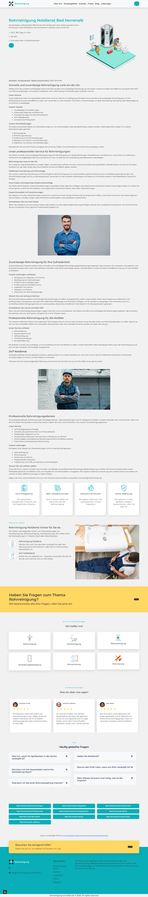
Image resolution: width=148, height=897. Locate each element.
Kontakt (82, 4)
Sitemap (57, 882)
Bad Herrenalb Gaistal (74, 817)
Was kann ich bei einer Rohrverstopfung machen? (37, 783)
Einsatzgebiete (70, 4)
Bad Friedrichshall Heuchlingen (30, 806)
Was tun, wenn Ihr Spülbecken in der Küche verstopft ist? (34, 757)
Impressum (58, 875)
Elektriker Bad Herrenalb (98, 836)
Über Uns (58, 4)
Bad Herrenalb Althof (118, 811)
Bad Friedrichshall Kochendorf (118, 806)
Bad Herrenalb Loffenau (30, 822)
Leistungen (106, 4)
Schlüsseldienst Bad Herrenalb (75, 836)
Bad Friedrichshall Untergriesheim (74, 811)
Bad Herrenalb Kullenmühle (118, 817)
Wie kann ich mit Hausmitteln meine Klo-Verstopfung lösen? (33, 770)
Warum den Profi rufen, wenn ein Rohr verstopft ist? (103, 767)
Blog (97, 4)
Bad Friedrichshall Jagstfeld (74, 806)
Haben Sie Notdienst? (88, 756)
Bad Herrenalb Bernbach (29, 817)
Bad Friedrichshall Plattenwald (30, 811)
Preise (90, 4)
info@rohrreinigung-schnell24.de (26, 873)
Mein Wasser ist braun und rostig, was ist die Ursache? (100, 779)
